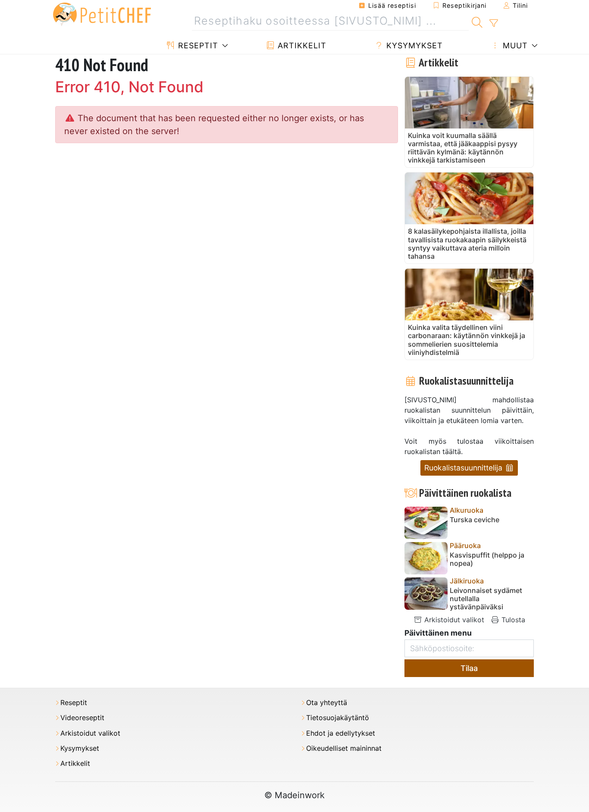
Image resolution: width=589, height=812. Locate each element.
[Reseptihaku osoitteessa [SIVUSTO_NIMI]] (477, 21)
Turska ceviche (474, 520)
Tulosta (512, 619)
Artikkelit (300, 45)
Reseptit (196, 45)
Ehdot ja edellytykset (340, 733)
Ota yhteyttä (326, 703)
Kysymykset (413, 45)
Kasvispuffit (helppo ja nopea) (487, 559)
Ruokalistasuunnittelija (464, 467)
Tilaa (469, 668)
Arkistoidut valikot (453, 619)
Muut (514, 45)
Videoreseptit (82, 718)
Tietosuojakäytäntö (337, 718)
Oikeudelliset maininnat (344, 748)
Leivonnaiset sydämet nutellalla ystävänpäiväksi (486, 598)
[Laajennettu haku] (493, 23)
